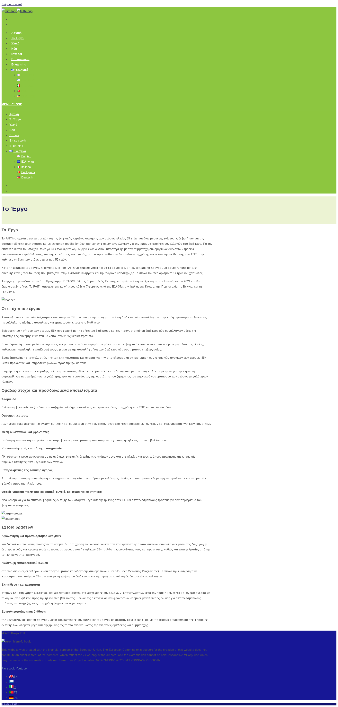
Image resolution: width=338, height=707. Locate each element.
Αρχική (14, 114)
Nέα (12, 130)
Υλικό (13, 124)
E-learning (16, 145)
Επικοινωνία (17, 140)
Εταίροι (14, 135)
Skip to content (12, 4)
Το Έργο (15, 119)
